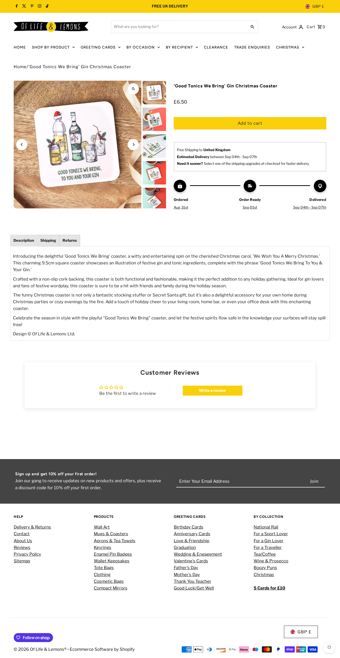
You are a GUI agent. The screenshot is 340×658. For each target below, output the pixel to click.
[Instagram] (39, 6)
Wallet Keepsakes (111, 560)
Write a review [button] (212, 390)
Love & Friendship (191, 540)
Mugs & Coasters (111, 533)
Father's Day (186, 567)
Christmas (264, 574)
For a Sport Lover (271, 533)
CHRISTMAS (287, 47)
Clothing (102, 574)
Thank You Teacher (192, 581)
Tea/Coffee (265, 554)
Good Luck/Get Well (194, 588)
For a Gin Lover (268, 540)
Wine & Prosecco (271, 560)
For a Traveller (268, 547)
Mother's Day (187, 574)
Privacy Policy (27, 554)
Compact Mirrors (110, 588)
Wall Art (102, 527)
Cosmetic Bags (109, 581)
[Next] (133, 144)
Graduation (185, 547)
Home (20, 66)
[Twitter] (23, 6)
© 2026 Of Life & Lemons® (40, 649)
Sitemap (22, 560)
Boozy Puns (265, 567)
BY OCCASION (140, 47)
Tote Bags (104, 567)
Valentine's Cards (191, 560)
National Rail (266, 527)
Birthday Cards (188, 527)
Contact (22, 533)
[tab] (23, 240)
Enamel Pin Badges (113, 554)
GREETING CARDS (98, 47)
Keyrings (102, 547)
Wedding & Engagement (198, 554)
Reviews (22, 547)
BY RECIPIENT (179, 47)
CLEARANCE (216, 47)
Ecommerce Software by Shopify (102, 649)
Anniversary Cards (192, 533)
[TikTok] (47, 6)
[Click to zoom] (133, 88)
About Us (23, 540)
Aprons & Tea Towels (114, 540)
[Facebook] (17, 6)
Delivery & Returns (32, 527)
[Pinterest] (31, 6)
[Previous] (21, 144)
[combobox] (178, 26)
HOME (20, 47)
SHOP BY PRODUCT (51, 47)
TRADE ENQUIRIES (252, 47)
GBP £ (318, 6)
